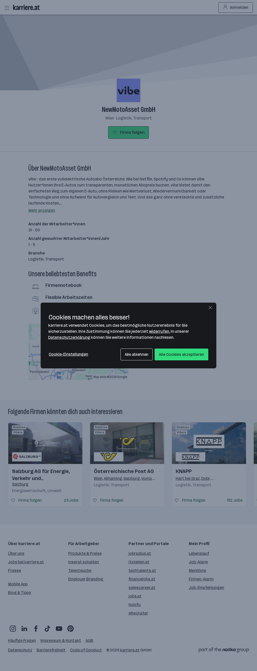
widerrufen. (159, 331)
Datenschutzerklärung (69, 337)
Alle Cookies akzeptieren (181, 354)
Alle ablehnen (137, 354)
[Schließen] (210, 307)
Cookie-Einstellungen (68, 354)
